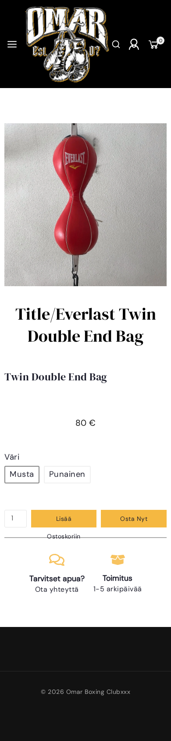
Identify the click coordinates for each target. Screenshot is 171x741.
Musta (22, 474)
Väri (11, 457)
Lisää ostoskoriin (64, 521)
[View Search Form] (116, 44)
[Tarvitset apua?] (56, 560)
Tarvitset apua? (57, 578)
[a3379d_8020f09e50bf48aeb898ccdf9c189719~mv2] (85, 204)
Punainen (67, 474)
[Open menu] (12, 44)
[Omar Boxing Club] (66, 44)
